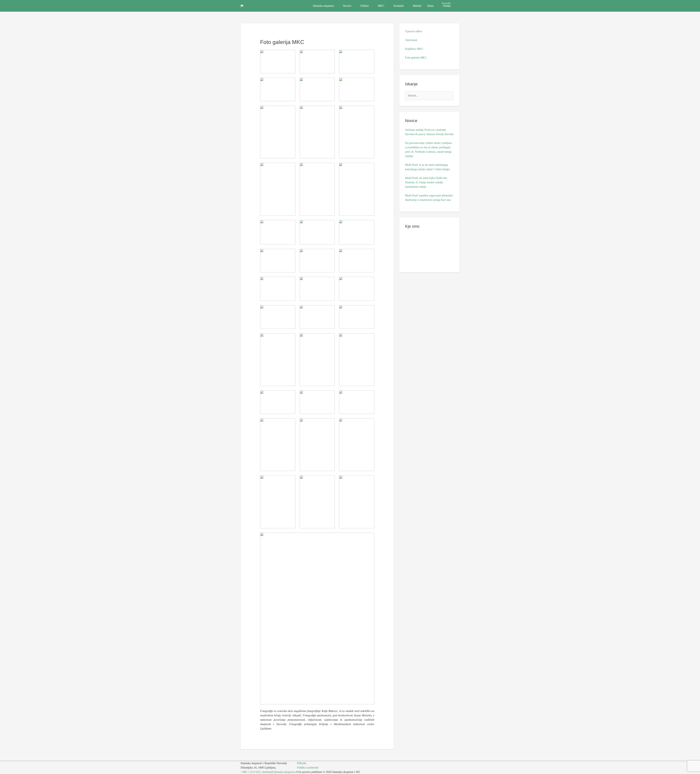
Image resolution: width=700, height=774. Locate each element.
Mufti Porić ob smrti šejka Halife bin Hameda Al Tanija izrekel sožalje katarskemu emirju (426, 182)
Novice (347, 5)
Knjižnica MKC (414, 48)
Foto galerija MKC (416, 57)
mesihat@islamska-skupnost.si (279, 771)
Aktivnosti (411, 40)
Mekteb (417, 5)
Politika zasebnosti (307, 767)
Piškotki (301, 763)
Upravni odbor (413, 31)
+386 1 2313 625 (250, 771)
